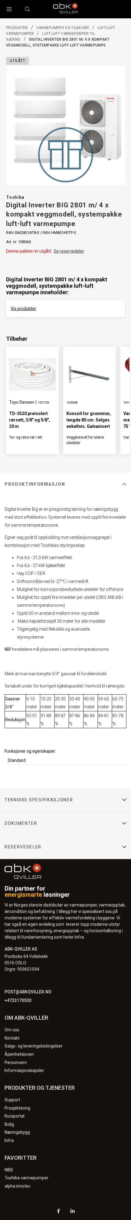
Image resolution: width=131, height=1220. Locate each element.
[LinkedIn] (73, 1212)
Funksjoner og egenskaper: (30, 751)
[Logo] (65, 9)
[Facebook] (58, 1212)
